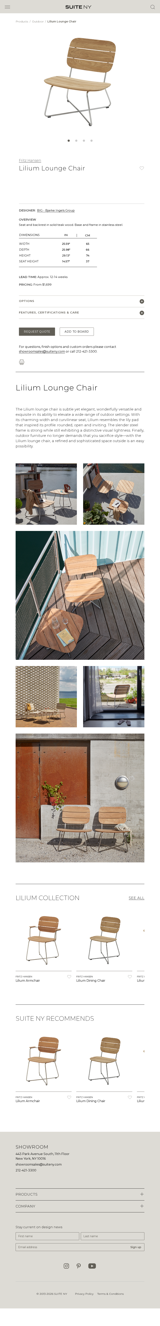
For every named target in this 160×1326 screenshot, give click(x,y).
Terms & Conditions (110, 1294)
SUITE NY (60, 1294)
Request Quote (37, 331)
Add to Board (77, 331)
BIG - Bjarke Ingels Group (56, 210)
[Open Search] (152, 7)
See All (136, 898)
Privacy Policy (84, 1294)
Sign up (135, 1247)
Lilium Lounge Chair (61, 21)
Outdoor (38, 21)
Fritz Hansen (30, 160)
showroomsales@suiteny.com (42, 351)
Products (22, 21)
